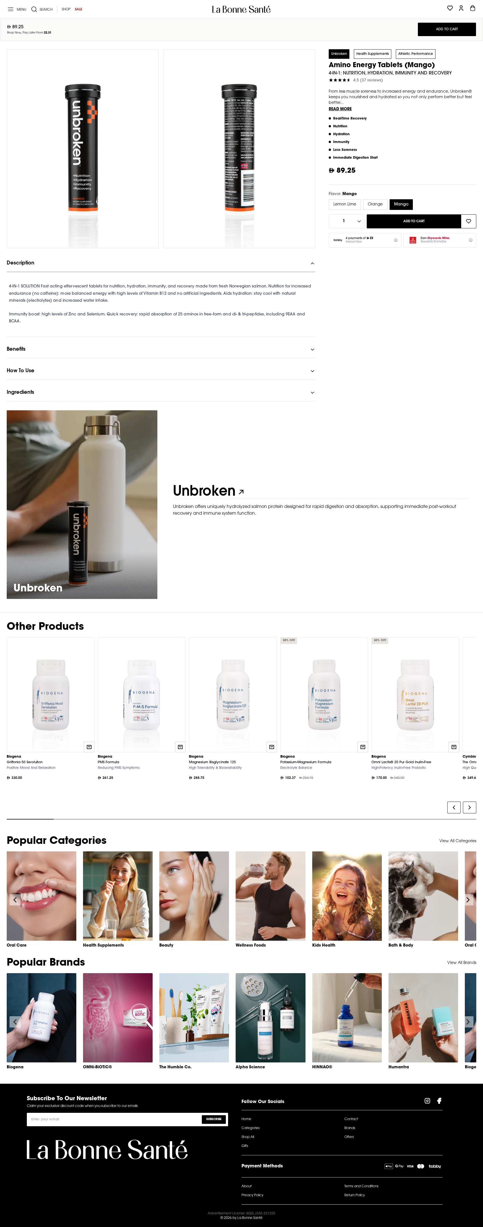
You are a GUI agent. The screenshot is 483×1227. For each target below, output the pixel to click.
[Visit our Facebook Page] (439, 1102)
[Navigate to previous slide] (15, 899)
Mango (401, 205)
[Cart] (472, 9)
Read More (340, 109)
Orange (375, 205)
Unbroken (339, 54)
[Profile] (461, 9)
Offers (349, 1137)
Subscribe (213, 1119)
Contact (351, 1119)
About (247, 1186)
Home (246, 1119)
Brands (349, 1128)
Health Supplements (372, 54)
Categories (251, 1128)
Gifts (245, 1146)
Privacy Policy (252, 1195)
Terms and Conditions (361, 1186)
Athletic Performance (415, 54)
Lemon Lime (344, 205)
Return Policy (354, 1195)
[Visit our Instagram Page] (427, 1102)
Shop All (248, 1137)
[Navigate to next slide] (467, 899)
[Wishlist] (450, 9)
